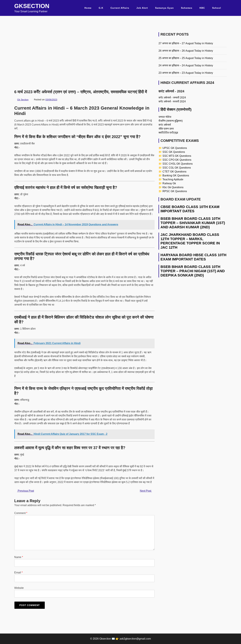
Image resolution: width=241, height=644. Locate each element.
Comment (20, 513)
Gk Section (23, 99)
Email (18, 572)
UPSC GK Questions (174, 148)
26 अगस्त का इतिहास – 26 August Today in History (186, 50)
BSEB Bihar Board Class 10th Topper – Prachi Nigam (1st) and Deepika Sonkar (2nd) (193, 271)
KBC (202, 8)
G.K (101, 8)
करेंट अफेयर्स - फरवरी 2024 (172, 101)
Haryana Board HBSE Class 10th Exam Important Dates (193, 257)
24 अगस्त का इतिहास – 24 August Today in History (186, 65)
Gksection (31, 6)
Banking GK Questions (175, 175)
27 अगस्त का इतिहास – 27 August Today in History (186, 43)
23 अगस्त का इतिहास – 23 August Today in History (186, 72)
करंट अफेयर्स (165, 124)
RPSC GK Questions (174, 191)
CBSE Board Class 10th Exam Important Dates (190, 209)
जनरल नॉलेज (165, 116)
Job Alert (142, 8)
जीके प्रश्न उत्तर (166, 128)
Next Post (146, 490)
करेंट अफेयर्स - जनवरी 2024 (172, 97)
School (216, 8)
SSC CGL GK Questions (176, 167)
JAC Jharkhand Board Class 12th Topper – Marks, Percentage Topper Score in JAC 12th (190, 241)
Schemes (186, 8)
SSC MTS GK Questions (176, 155)
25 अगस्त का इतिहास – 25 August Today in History (186, 58)
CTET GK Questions (174, 171)
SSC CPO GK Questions (176, 159)
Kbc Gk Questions (172, 187)
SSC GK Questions (173, 152)
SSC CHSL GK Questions (177, 163)
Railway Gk (169, 183)
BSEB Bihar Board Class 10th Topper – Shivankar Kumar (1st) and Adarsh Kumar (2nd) (193, 223)
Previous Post (25, 490)
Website (19, 588)
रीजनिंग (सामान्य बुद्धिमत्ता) (171, 120)
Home (87, 8)
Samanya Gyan (164, 8)
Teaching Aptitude (172, 179)
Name (18, 557)
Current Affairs (119, 8)
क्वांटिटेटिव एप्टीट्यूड (168, 132)
